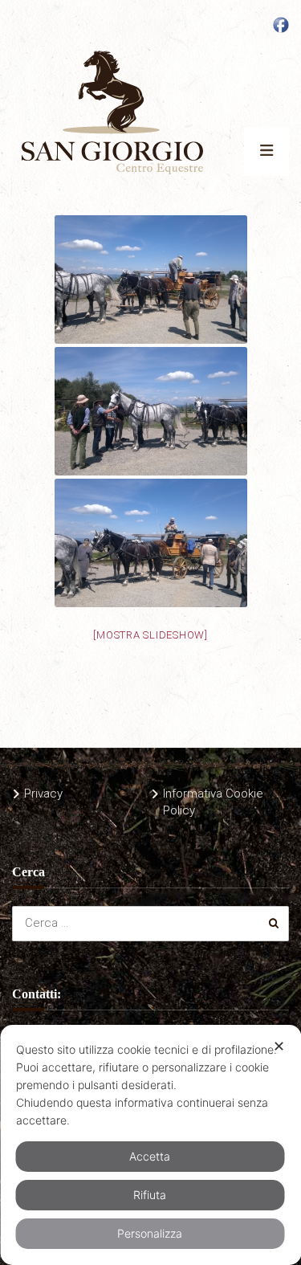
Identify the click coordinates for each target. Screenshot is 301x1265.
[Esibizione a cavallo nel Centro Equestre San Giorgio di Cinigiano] (151, 543)
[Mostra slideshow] (150, 635)
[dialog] (150, 1145)
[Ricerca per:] (150, 923)
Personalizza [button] (149, 1233)
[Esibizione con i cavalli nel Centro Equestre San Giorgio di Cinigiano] (151, 411)
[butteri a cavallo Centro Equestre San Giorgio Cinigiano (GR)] (151, 279)
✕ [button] (279, 1046)
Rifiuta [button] (149, 1195)
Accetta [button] (149, 1156)
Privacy (43, 793)
